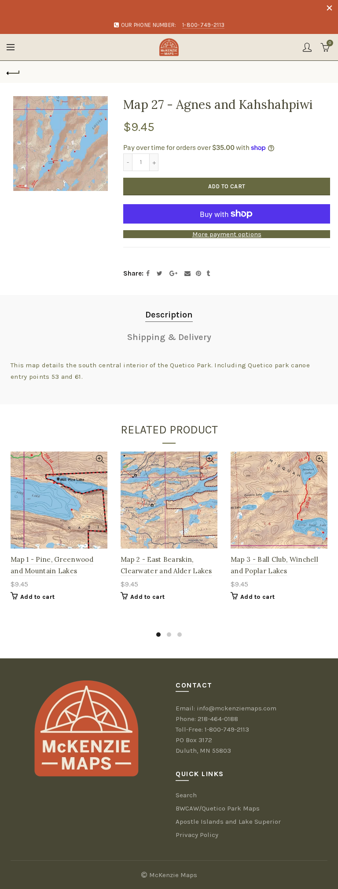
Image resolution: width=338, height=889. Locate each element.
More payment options (226, 234)
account (307, 47)
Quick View (99, 459)
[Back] (13, 72)
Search (186, 795)
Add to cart (226, 186)
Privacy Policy (197, 835)
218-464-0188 (218, 719)
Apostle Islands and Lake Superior (228, 822)
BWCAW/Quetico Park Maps (218, 808)
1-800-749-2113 (227, 729)
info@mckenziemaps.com (236, 708)
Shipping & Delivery (169, 337)
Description (169, 315)
